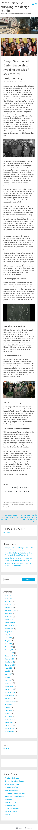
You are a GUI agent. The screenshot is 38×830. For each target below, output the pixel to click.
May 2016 (8, 713)
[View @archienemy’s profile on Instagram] (8, 748)
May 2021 (8, 595)
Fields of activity (10, 802)
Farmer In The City (11, 811)
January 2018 (9, 653)
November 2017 (10, 659)
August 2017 (9, 668)
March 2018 (9, 647)
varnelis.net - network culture (14, 796)
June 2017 (8, 674)
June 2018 (8, 638)
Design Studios (29, 504)
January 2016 (9, 725)
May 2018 (8, 641)
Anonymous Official (11, 787)
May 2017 (8, 677)
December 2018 (10, 622)
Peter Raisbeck (21, 82)
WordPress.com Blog (12, 784)
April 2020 (8, 601)
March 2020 (9, 604)
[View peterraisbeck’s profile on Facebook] (4, 748)
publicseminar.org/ (11, 805)
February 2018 (9, 650)
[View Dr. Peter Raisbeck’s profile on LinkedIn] (10, 748)
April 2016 (8, 716)
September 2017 (10, 665)
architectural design (11, 502)
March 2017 (9, 683)
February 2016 (9, 722)
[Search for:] (12, 579)
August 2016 (9, 704)
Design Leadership (19, 504)
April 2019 (8, 613)
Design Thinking (7, 507)
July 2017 (8, 671)
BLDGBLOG (8, 799)
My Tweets (6, 532)
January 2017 (9, 689)
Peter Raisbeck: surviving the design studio (15, 6)
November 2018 (10, 626)
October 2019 (9, 607)
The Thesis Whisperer (12, 808)
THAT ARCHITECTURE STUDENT (16, 793)
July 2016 (8, 707)
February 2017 (9, 686)
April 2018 (8, 644)
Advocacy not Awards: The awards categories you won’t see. (9, 517)
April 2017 (8, 680)
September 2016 (10, 701)
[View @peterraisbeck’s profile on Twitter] (6, 748)
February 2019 (9, 619)
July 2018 (8, 635)
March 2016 (9, 719)
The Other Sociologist (12, 778)
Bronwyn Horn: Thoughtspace (14, 781)
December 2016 (10, 692)
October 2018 (9, 629)
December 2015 (10, 728)
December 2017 (10, 656)
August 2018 (9, 632)
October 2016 (9, 698)
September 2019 (10, 610)
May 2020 (8, 598)
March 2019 (9, 616)
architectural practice (23, 502)
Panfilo (7, 814)
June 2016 (8, 710)
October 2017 (9, 662)
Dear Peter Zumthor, (11, 790)
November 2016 (10, 695)
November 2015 (10, 731)
